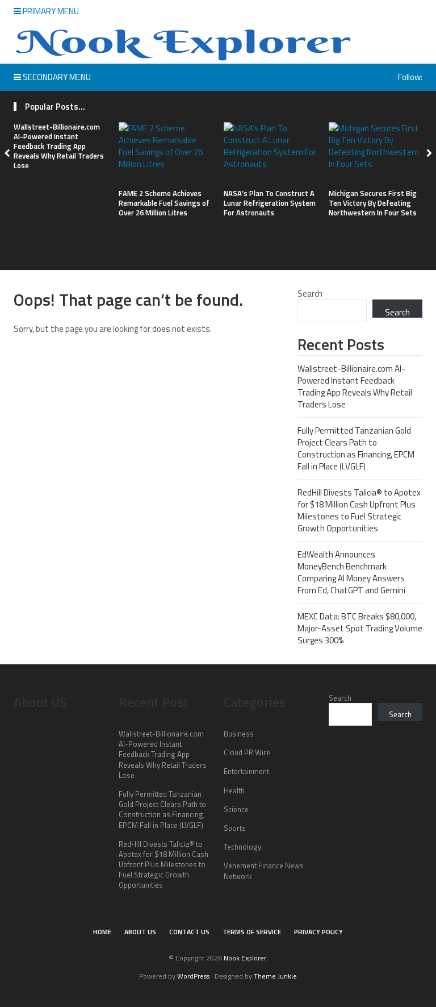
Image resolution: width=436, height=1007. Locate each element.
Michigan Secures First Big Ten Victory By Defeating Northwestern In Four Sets (373, 203)
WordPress (193, 976)
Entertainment (246, 771)
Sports (235, 828)
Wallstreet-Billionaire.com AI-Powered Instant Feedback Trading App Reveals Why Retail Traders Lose (59, 146)
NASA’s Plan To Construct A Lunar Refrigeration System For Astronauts (270, 203)
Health (234, 790)
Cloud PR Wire (247, 752)
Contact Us (189, 931)
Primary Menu (50, 11)
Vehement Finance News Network (264, 870)
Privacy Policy (318, 931)
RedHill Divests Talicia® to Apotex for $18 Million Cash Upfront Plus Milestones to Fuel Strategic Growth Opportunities (359, 510)
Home (102, 931)
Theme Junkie (275, 976)
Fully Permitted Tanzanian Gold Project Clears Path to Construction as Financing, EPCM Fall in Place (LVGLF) (355, 448)
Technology (242, 846)
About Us (140, 931)
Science (236, 809)
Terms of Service (252, 931)
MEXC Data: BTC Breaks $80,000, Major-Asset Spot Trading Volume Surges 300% (359, 628)
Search (309, 293)
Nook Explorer (245, 957)
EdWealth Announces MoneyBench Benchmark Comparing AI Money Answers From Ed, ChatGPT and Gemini (351, 572)
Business (239, 733)
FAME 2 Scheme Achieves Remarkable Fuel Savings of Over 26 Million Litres (164, 203)
